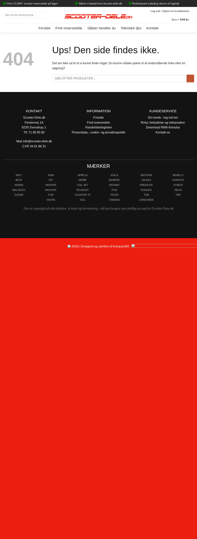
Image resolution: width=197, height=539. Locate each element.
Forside (44, 28)
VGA (82, 199)
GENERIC (114, 180)
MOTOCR (50, 190)
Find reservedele (68, 28)
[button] (183, 19)
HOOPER (50, 185)
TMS (178, 194)
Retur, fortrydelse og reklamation (163, 122)
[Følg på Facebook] (4, 248)
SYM (50, 194)
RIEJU (178, 190)
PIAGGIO (146, 190)
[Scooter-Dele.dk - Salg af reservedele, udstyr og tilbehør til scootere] (98, 15)
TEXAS (114, 194)
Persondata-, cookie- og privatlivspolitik (98, 132)
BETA (19, 180)
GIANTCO (178, 180)
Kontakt (152, 28)
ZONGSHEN (146, 199)
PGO (114, 190)
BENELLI (178, 175)
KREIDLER (146, 185)
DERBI (82, 180)
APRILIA (83, 175)
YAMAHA (114, 199)
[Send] (46, 15)
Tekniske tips (131, 28)
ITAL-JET (82, 185)
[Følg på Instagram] (13, 248)
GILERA (146, 180)
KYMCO (178, 185)
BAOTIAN (146, 175)
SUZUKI (18, 194)
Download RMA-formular (163, 127)
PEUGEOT (82, 190)
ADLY (19, 175)
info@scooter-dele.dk (37, 141)
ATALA (114, 175)
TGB (146, 194)
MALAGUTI (18, 190)
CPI (51, 180)
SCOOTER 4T (83, 194)
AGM (51, 175)
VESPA (51, 199)
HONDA (18, 185)
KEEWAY (114, 185)
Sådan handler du (101, 28)
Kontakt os (163, 132)
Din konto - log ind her (163, 117)
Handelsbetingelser (98, 127)
